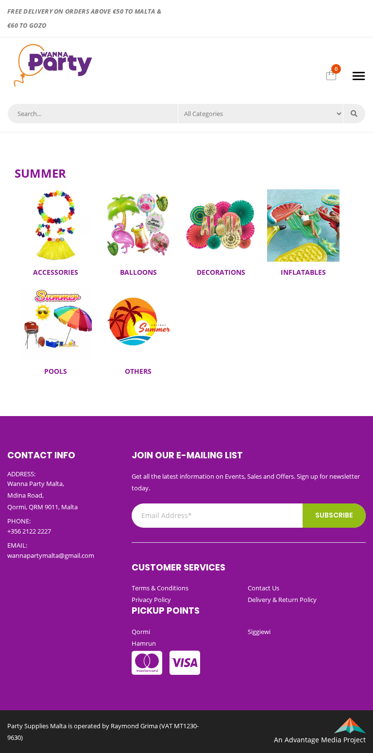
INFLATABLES (303, 272)
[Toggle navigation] (358, 76)
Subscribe (334, 515)
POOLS (55, 371)
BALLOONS (138, 272)
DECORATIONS (221, 272)
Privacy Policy (151, 599)
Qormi (141, 631)
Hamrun (144, 643)
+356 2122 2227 (29, 531)
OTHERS (138, 371)
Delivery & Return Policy (282, 599)
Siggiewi (259, 631)
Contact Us (263, 588)
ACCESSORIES (55, 272)
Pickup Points (166, 610)
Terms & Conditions (160, 588)
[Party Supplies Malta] (51, 63)
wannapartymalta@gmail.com (50, 555)
